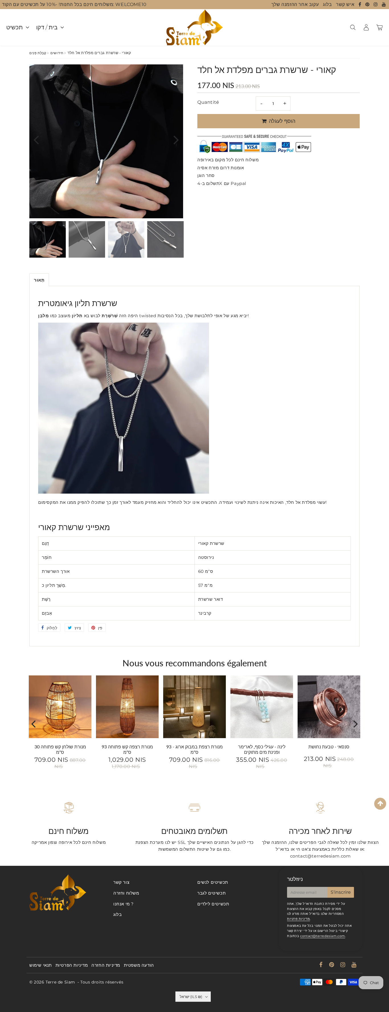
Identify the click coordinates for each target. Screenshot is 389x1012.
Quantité (208, 102)
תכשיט (14, 27)
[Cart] (379, 27)
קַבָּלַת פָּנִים (37, 53)
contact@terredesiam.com (322, 936)
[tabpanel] (47, 239)
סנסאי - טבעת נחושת (328, 746)
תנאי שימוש (40, 965)
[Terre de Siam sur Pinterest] (368, 4)
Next (176, 139)
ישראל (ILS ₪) (191, 996)
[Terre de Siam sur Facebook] (361, 4)
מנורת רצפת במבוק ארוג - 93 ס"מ (194, 749)
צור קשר (121, 882)
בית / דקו (47, 27)
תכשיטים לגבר (211, 893)
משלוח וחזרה (126, 893)
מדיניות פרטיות (298, 919)
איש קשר (345, 4)
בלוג (327, 4)
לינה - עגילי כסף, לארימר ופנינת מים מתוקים (261, 749)
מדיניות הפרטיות (72, 965)
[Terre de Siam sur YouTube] (384, 4)
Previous (36, 139)
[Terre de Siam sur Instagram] (376, 4)
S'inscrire (341, 892)
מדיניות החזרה (105, 965)
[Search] (352, 27)
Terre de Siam (60, 982)
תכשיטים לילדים (213, 904)
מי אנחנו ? (123, 904)
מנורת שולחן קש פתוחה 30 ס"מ (60, 749)
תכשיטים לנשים (212, 882)
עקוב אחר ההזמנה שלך (295, 4)
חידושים (56, 53)
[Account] (366, 27)
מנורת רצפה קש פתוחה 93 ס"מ (127, 749)
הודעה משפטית (139, 965)
